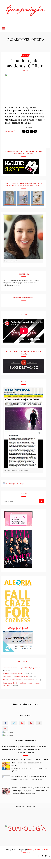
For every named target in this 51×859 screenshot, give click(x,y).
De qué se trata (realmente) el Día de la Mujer (30, 788)
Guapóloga (15, 793)
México (28, 793)
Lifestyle (22, 793)
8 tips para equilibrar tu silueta (13, 673)
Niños (25, 55)
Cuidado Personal (41, 791)
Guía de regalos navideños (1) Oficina (25, 63)
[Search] (41, 501)
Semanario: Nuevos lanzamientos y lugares (29, 776)
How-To (40, 768)
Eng (36, 768)
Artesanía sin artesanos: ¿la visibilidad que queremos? (22, 668)
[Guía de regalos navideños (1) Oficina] (25, 88)
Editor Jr (16, 779)
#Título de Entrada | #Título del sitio (17, 747)
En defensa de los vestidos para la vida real (18, 680)
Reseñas (36, 779)
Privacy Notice (34, 849)
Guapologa (17, 768)
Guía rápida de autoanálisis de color (15, 676)
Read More (9, 131)
